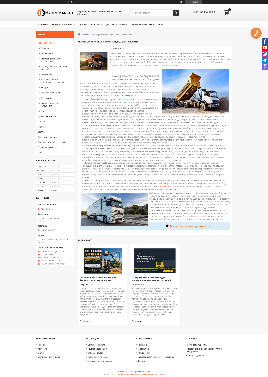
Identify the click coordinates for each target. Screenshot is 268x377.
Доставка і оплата (116, 24)
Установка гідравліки (197, 344)
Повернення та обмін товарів (52, 142)
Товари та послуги (62, 24)
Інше (42, 111)
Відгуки (41, 126)
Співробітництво (95, 353)
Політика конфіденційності (153, 374)
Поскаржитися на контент (129, 374)
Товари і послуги (46, 43)
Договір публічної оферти (100, 361)
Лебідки (44, 87)
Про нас (83, 24)
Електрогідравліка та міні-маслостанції (155, 357)
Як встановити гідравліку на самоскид (190, 226)
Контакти (96, 24)
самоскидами (128, 99)
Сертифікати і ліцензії (48, 147)
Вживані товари (48, 116)
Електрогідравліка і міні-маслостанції (51, 60)
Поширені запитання (142, 24)
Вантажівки (116, 53)
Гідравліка (45, 48)
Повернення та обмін (98, 357)
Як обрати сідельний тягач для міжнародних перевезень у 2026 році (151, 279)
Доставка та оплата (47, 137)
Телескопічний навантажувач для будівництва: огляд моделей (98, 279)
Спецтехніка (46, 98)
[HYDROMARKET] (55, 12)
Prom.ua (148, 372)
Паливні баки (46, 53)
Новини (85, 34)
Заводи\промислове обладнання (50, 104)
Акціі (160, 24)
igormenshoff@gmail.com (52, 251)
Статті (41, 131)
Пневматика (46, 74)
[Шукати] (176, 13)
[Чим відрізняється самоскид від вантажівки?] (93, 61)
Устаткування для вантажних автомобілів (54, 67)
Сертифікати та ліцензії (49, 357)
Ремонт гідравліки (195, 355)
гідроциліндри (163, 186)
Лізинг (40, 152)
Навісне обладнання (50, 92)
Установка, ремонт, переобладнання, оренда (52, 80)
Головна (43, 24)
